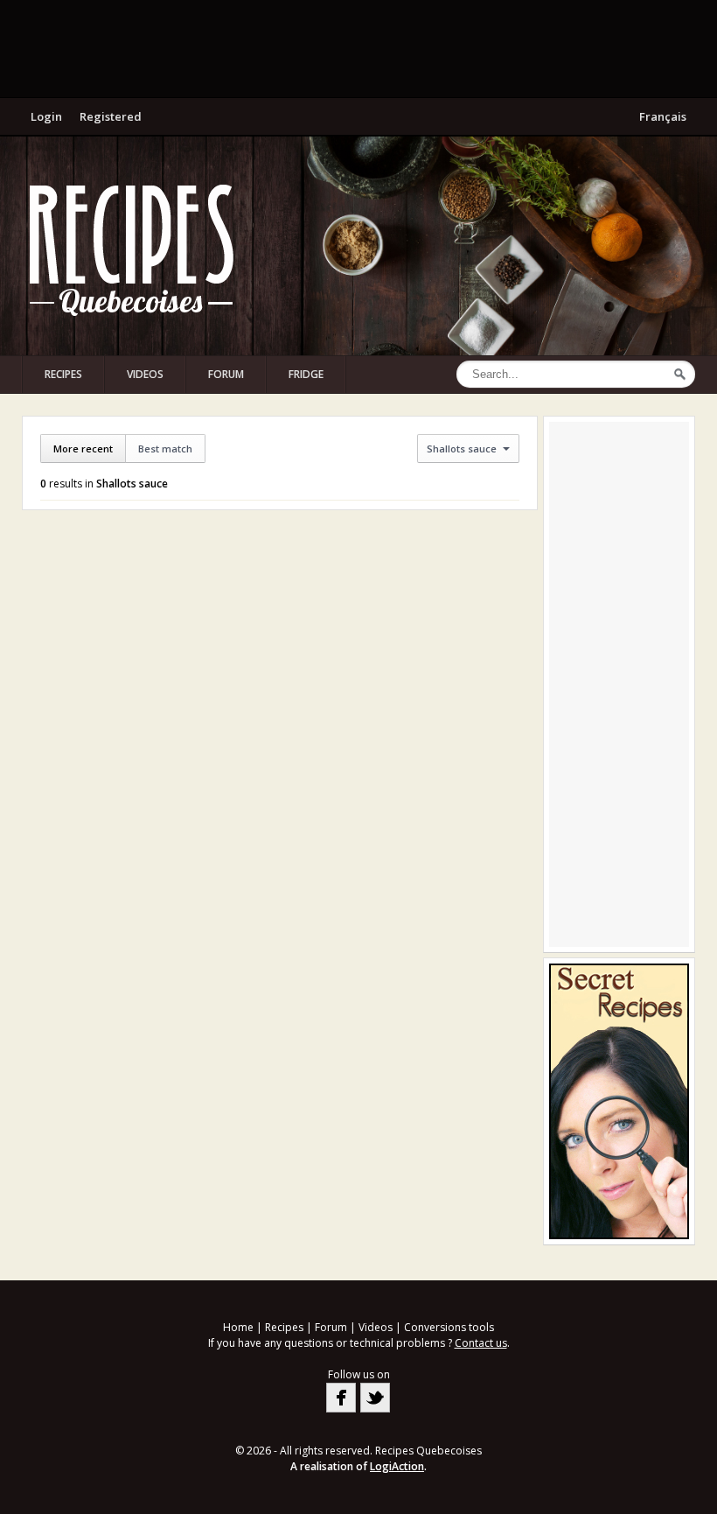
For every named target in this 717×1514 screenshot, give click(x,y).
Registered (111, 116)
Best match (165, 448)
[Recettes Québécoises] (131, 250)
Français (662, 116)
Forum (226, 374)
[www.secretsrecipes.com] (619, 1101)
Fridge (306, 374)
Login (46, 116)
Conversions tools (449, 1327)
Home (238, 1327)
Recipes (63, 374)
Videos (145, 374)
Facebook (341, 1397)
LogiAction (397, 1466)
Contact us (481, 1342)
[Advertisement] (358, 48)
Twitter (375, 1397)
